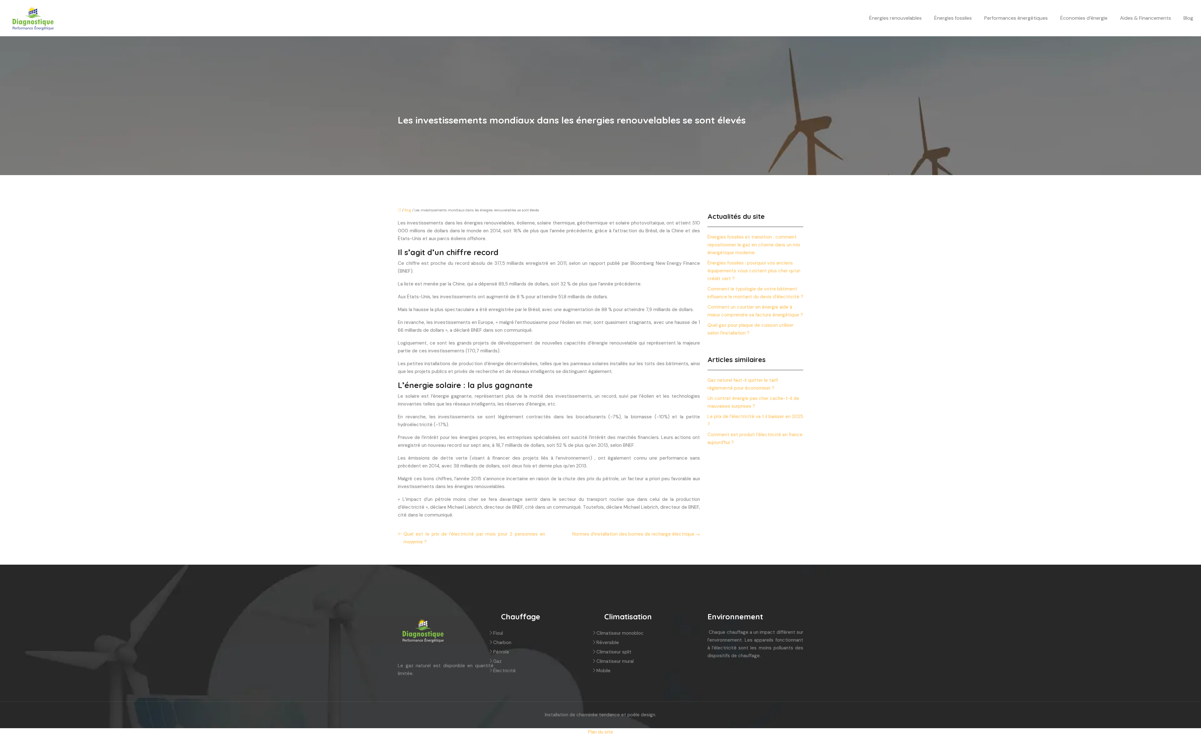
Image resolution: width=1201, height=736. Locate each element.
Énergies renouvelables (895, 18)
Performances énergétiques (1016, 18)
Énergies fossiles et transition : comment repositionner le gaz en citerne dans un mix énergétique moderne (753, 245)
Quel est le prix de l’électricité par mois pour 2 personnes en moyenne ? (474, 538)
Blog (1188, 18)
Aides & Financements (1145, 18)
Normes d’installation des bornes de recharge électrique (633, 534)
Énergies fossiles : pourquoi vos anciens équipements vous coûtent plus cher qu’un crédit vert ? (753, 271)
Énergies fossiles (953, 18)
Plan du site (600, 732)
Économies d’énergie (1083, 18)
